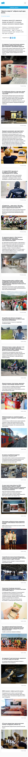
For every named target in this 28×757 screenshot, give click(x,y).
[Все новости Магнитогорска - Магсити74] (3, 3)
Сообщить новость (14, 7)
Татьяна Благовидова (5, 16)
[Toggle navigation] (25, 3)
